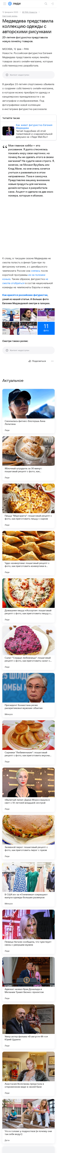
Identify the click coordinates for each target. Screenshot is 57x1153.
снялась (35, 270)
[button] (10, 314)
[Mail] (10, 3)
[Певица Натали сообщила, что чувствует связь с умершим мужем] (28, 932)
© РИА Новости (29, 12)
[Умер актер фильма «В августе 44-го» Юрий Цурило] (28, 1026)
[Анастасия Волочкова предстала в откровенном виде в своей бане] (28, 1074)
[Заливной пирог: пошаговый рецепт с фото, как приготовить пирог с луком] (28, 837)
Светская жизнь (9, 16)
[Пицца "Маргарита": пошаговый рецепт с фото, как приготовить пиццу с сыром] (28, 506)
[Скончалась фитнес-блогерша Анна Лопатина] (28, 411)
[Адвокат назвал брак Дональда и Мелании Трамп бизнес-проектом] (28, 979)
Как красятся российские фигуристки (25, 295)
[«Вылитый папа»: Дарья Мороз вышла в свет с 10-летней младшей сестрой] (28, 790)
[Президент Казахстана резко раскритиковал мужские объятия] (28, 695)
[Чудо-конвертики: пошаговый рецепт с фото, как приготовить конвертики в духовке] (28, 553)
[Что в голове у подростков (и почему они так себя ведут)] (28, 1121)
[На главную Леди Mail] (16, 3)
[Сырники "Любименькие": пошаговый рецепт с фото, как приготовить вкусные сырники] (28, 742)
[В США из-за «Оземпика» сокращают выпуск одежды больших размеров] (28, 884)
